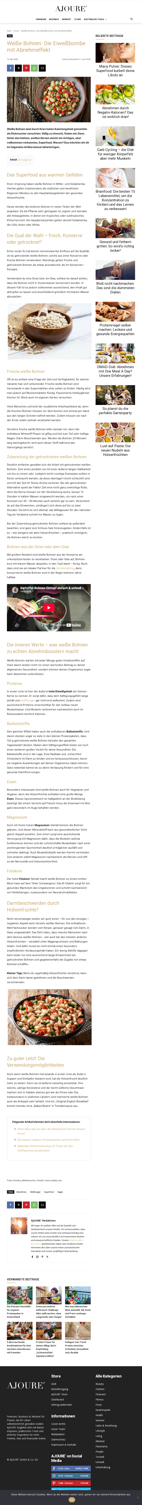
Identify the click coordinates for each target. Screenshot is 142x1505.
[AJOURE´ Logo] (71, 9)
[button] (131, 19)
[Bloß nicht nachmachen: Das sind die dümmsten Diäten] (115, 270)
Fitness (100, 1399)
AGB (53, 1383)
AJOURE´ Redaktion (43, 1220)
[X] (18, 68)
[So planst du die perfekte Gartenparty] (115, 395)
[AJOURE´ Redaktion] (19, 1238)
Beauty (100, 1383)
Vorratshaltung (65, 568)
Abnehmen (21, 1192)
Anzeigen (24, 159)
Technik (100, 1456)
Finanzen (101, 1394)
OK (72, 1499)
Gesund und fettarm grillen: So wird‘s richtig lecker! (115, 246)
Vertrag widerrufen (61, 1404)
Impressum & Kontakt (63, 1444)
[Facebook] (10, 68)
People (99, 1451)
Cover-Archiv (58, 1423)
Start (9, 30)
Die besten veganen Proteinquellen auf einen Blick (48, 1139)
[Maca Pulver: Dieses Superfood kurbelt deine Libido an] (115, 53)
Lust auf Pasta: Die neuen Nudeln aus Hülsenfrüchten (115, 450)
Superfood (49, 1192)
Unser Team (58, 1429)
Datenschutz (58, 1439)
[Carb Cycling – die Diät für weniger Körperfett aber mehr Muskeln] (115, 136)
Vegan (60, 1192)
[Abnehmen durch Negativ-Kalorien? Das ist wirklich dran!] (115, 94)
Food (16, 30)
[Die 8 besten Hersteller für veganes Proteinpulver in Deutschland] (20, 1295)
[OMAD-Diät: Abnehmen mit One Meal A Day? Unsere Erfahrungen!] (115, 353)
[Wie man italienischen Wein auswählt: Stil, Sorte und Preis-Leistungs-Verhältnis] (78, 1295)
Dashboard (57, 1399)
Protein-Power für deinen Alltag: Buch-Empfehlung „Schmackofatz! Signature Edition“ (46, 1349)
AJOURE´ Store (59, 1394)
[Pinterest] (26, 68)
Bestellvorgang (59, 1389)
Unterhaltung (103, 1467)
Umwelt (100, 1462)
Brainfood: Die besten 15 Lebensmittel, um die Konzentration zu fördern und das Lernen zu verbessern (115, 200)
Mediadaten (58, 1434)
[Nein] (137, 1497)
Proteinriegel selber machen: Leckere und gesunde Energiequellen (115, 329)
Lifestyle (100, 1430)
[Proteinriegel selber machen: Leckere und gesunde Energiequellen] (115, 312)
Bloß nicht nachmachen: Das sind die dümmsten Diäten (115, 287)
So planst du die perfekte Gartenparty (115, 411)
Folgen (84, 1475)
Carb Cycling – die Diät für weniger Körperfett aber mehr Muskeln (115, 154)
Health (99, 1415)
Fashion (100, 1389)
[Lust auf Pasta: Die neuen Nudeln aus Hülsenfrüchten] (115, 432)
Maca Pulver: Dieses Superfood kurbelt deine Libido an (115, 70)
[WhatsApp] (34, 68)
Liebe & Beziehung (106, 1425)
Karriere (100, 1420)
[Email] (42, 68)
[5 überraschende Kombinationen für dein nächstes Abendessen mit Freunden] (20, 1331)
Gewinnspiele (103, 1410)
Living (99, 1436)
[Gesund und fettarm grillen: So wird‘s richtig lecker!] (115, 228)
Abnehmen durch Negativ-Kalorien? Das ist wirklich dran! (115, 112)
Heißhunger (27, 700)
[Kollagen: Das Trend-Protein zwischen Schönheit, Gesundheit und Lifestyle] (78, 1331)
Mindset (100, 1441)
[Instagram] (37, 1256)
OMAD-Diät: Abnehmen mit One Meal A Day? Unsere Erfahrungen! (115, 371)
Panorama (101, 1446)
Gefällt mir (81, 1468)
